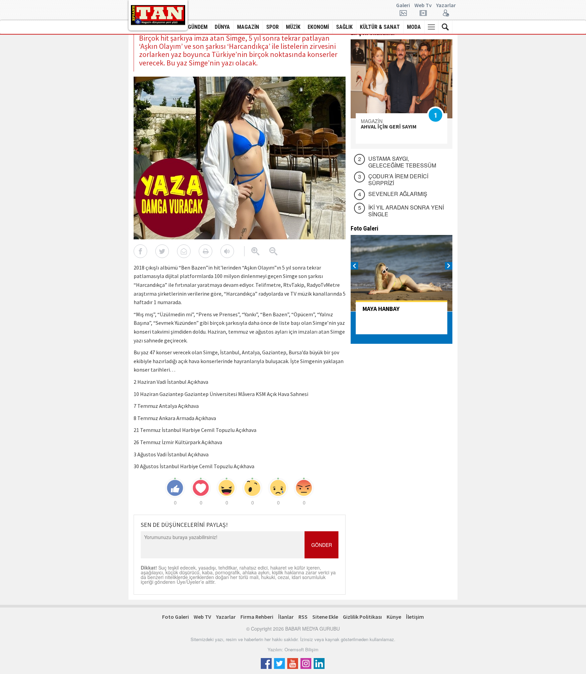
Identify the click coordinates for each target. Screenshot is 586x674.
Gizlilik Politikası (362, 616)
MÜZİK (293, 27)
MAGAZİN (248, 27)
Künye (394, 616)
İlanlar (286, 616)
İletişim (415, 616)
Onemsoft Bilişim (301, 649)
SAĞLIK (344, 27)
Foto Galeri (175, 616)
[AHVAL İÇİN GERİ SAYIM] (401, 78)
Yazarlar (446, 5)
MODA (414, 27)
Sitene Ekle (325, 616)
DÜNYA (222, 27)
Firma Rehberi (256, 616)
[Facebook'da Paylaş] (140, 251)
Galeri (403, 5)
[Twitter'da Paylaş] (162, 251)
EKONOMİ (318, 27)
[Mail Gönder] (184, 251)
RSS (303, 616)
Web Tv (423, 5)
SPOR (272, 27)
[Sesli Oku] (227, 251)
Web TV (202, 616)
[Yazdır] (205, 251)
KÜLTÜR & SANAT (380, 27)
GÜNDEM (198, 27)
